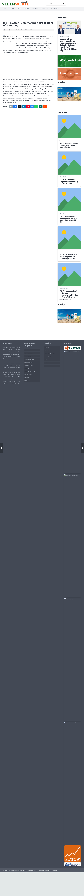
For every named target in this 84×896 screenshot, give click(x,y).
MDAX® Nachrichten (29, 353)
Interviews (26, 377)
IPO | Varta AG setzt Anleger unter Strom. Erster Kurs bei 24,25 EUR (67, 219)
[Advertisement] (28, 67)
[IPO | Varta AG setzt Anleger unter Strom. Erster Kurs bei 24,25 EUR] (69, 199)
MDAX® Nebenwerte (29, 350)
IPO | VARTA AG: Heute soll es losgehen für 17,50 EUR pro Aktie (68, 256)
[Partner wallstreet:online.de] (72, 535)
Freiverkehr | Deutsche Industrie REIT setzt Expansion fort (68, 145)
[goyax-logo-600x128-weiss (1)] (72, 348)
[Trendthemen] (69, 74)
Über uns (47, 347)
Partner (46, 362)
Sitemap (46, 366)
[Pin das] (28, 106)
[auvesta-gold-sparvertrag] (69, 94)
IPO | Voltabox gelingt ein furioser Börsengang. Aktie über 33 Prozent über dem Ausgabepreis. (69, 295)
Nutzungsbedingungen (50, 353)
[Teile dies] (15, 106)
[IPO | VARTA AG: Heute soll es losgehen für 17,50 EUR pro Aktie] (69, 237)
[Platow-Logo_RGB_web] (72, 853)
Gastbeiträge (27, 380)
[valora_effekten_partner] (72, 864)
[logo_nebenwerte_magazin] (15, 3)
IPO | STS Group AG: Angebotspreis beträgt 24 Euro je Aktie (68, 182)
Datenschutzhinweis (49, 356)
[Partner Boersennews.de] (72, 783)
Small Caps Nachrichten (29, 371)
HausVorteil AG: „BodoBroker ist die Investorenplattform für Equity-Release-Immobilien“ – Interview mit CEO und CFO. (68, 45)
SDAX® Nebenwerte (28, 362)
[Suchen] (64, 3)
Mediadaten (47, 359)
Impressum (47, 350)
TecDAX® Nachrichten (29, 359)
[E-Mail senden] (11, 106)
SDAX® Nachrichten (28, 365)
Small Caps (26, 368)
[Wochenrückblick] (69, 61)
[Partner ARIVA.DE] (72, 659)
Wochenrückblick (28, 374)
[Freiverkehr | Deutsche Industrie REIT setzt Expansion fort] (69, 126)
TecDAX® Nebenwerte (29, 356)
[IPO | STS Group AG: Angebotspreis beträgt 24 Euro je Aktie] (69, 163)
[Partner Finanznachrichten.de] (72, 412)
